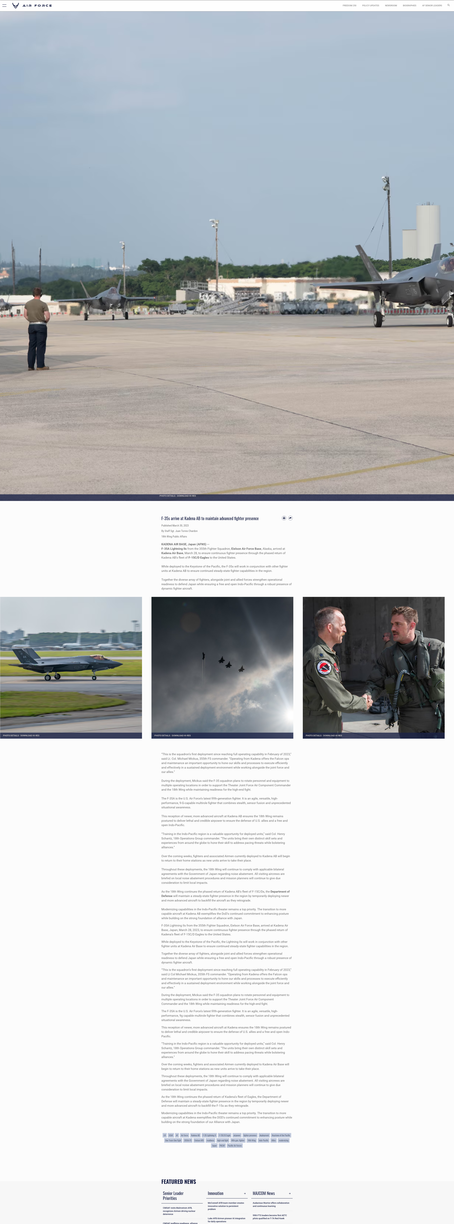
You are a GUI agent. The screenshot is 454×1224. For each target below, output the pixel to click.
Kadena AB (195, 1135)
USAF (171, 1135)
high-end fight (222, 1140)
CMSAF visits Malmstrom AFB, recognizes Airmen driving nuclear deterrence (179, 1211)
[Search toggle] (448, 5)
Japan (214, 1145)
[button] (4, 5)
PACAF (222, 1145)
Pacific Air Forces (235, 1145)
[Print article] (284, 518)
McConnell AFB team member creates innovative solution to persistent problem (226, 1206)
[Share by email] (290, 518)
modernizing (283, 1140)
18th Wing (252, 1140)
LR (165, 1135)
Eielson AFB (199, 1140)
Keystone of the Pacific (281, 1135)
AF (177, 1135)
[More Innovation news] (245, 1193)
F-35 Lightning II (209, 1135)
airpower (237, 1135)
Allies (273, 1140)
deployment (264, 1135)
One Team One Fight (173, 1140)
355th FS (187, 1140)
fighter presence (250, 1135)
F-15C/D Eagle (224, 1135)
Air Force (184, 1135)
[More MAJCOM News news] (290, 1193)
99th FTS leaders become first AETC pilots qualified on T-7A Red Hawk (270, 1217)
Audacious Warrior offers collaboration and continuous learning (271, 1204)
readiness (210, 1140)
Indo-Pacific (263, 1140)
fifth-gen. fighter (237, 1140)
